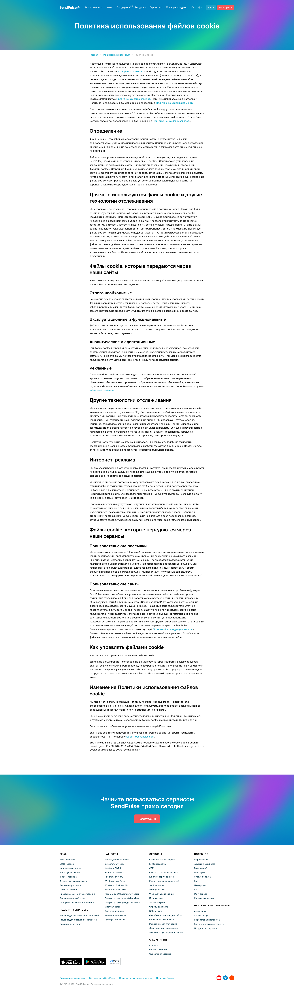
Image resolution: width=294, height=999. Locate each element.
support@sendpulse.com (139, 736)
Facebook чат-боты (114, 872)
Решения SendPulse (74, 909)
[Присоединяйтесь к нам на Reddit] (231, 977)
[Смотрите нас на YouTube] (219, 977)
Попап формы (156, 898)
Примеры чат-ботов (115, 919)
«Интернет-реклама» (102, 390)
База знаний (200, 868)
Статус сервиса (202, 876)
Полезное (201, 854)
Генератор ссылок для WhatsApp (122, 898)
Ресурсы (139, 7)
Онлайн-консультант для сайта (165, 915)
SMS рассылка (156, 885)
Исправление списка (70, 868)
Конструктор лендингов (161, 876)
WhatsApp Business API (116, 885)
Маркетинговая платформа (163, 923)
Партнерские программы (212, 905)
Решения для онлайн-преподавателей (79, 915)
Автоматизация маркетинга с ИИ (166, 932)
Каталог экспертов (204, 898)
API (196, 889)
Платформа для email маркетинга (77, 902)
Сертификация (201, 915)
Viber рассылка (157, 889)
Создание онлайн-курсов (162, 859)
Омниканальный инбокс (161, 919)
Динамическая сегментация (163, 928)
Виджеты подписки (114, 911)
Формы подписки (68, 876)
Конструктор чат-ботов (117, 859)
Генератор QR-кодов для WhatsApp (123, 902)
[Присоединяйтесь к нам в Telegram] (225, 977)
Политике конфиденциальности (175, 103)
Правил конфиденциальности (133, 99)
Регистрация (225, 7)
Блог (196, 881)
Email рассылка (67, 859)
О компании (158, 939)
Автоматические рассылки (73, 881)
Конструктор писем (70, 872)
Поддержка (123, 7)
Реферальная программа (207, 919)
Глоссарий (199, 872)
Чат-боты (111, 854)
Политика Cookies (165, 978)
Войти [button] (211, 7)
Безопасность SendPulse (102, 978)
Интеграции (200, 885)
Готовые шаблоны (69, 889)
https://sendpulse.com (130, 71)
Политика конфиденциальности (135, 978)
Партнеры (154, 7)
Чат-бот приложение (115, 915)
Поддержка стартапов (205, 928)
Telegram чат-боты (114, 876)
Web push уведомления (161, 894)
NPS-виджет (155, 911)
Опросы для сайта (158, 906)
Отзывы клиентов (158, 949)
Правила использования (72, 978)
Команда (153, 945)
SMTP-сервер (67, 864)
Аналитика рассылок (70, 885)
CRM (151, 868)
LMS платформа (157, 864)
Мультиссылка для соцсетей (164, 881)
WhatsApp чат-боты (115, 881)
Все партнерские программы (209, 924)
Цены (109, 7)
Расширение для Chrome (72, 898)
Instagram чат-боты (114, 864)
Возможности (92, 7)
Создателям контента (71, 924)
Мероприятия (201, 859)
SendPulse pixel (157, 902)
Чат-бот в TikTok (113, 868)
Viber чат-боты (112, 906)
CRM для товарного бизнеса (163, 872)
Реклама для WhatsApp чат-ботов (122, 894)
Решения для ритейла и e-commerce (78, 919)
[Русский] (200, 7)
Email (63, 854)
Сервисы (155, 854)
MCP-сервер (200, 894)
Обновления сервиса (160, 953)
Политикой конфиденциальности (172, 629)
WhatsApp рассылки (115, 889)
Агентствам (200, 911)
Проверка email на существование (77, 894)
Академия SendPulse (204, 864)
